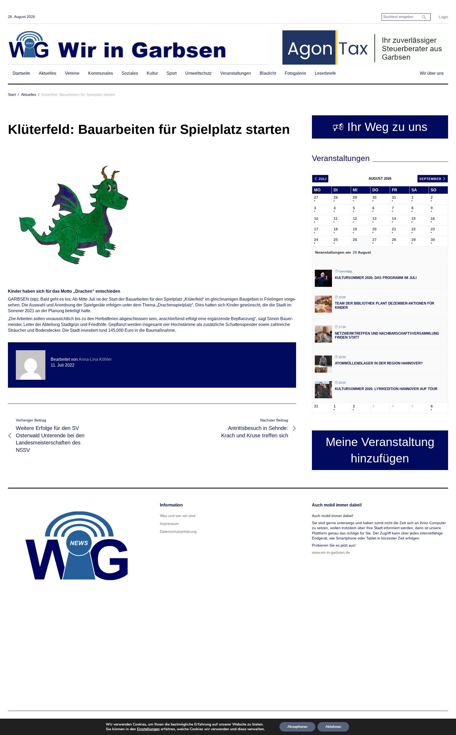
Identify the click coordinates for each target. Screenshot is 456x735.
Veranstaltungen (235, 73)
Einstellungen (148, 729)
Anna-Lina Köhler (95, 359)
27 (316, 197)
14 (394, 218)
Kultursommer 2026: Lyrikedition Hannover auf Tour (386, 389)
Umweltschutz (198, 73)
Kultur (152, 73)
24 (316, 240)
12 (355, 218)
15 (413, 218)
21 (394, 229)
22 (413, 229)
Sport (172, 73)
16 (433, 218)
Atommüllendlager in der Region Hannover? (379, 363)
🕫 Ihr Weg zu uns (380, 127)
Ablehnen (333, 726)
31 (394, 197)
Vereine (72, 73)
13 (374, 218)
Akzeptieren (297, 726)
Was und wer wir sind (177, 516)
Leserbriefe (325, 73)
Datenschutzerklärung (178, 531)
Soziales (130, 73)
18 (336, 229)
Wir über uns (432, 73)
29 (355, 197)
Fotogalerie (295, 73)
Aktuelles (47, 73)
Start (12, 94)
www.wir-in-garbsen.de (331, 552)
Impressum (169, 523)
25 (336, 240)
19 (355, 229)
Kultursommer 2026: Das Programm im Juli (376, 278)
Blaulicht (268, 73)
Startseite (21, 73)
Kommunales (100, 73)
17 (316, 229)
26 (355, 240)
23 (433, 229)
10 (316, 218)
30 (374, 197)
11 (336, 218)
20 (374, 229)
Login (443, 17)
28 (336, 197)
